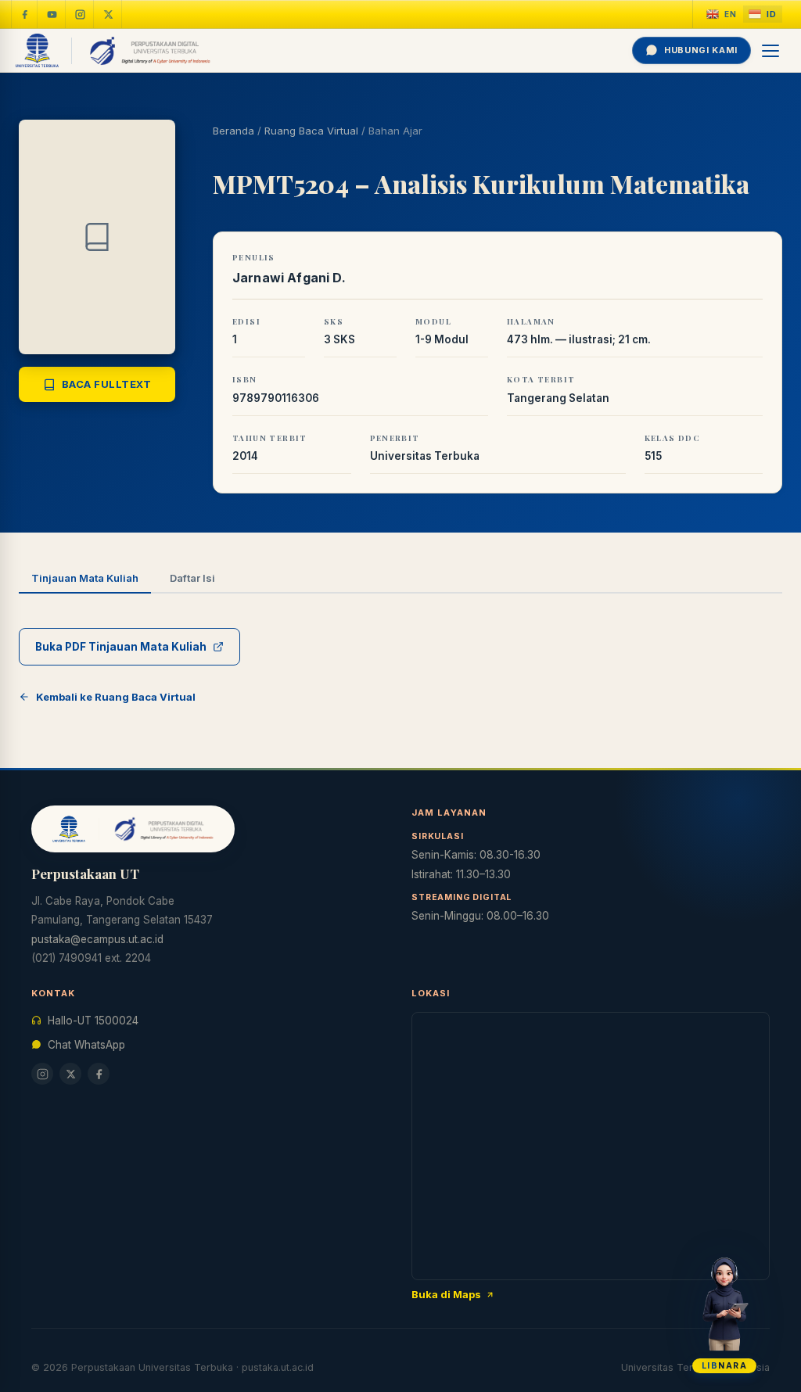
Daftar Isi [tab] (192, 578)
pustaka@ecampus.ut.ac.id (97, 939)
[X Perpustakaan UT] (70, 1074)
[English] (721, 14)
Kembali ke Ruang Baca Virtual (116, 697)
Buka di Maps (446, 1294)
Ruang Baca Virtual (311, 130)
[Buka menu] (771, 51)
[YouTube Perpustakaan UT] (52, 14)
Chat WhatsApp (86, 1045)
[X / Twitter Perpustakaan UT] (108, 14)
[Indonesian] (762, 14)
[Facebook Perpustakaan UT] (24, 14)
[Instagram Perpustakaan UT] (80, 14)
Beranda (233, 130)
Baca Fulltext (107, 384)
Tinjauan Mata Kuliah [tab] (84, 578)
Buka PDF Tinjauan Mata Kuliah (121, 646)
